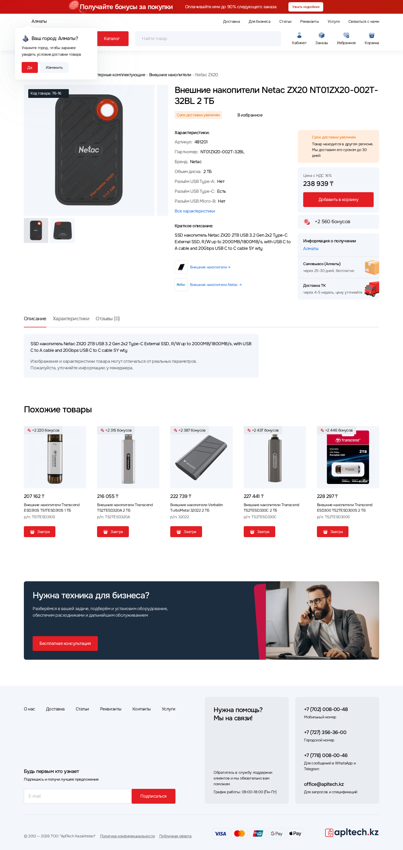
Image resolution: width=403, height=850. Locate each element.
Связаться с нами (363, 21)
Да (29, 67)
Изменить (54, 67)
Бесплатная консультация (65, 643)
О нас (29, 709)
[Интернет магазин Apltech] (351, 832)
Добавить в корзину (338, 199)
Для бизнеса (259, 21)
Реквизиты (309, 21)
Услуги (333, 21)
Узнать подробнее (305, 7)
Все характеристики (195, 211)
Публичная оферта (175, 836)
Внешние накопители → (210, 267)
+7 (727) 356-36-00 (325, 732)
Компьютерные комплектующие (113, 75)
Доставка (231, 21)
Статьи (285, 21)
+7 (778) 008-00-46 (325, 755)
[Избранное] (79, 432)
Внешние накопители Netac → (216, 284)
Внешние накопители (170, 75)
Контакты (141, 709)
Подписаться (153, 796)
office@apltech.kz (324, 784)
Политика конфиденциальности (127, 836)
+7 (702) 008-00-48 (326, 709)
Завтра (43, 531)
